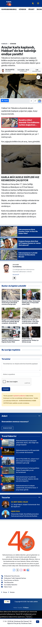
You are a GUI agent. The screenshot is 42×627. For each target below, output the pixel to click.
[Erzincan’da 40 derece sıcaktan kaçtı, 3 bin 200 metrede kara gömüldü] (31, 313)
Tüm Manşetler (9, 582)
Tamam (28, 617)
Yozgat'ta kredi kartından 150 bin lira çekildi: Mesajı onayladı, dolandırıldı (11, 321)
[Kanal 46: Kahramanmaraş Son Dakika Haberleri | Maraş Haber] (8, 3)
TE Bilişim (26, 607)
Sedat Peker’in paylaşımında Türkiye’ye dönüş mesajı (30, 340)
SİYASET (31, 9)
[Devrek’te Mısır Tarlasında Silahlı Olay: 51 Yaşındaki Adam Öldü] (31, 294)
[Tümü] (39, 416)
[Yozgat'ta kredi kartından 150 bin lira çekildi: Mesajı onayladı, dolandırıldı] (11, 313)
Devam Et (15, 274)
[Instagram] (21, 570)
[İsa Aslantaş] (6, 268)
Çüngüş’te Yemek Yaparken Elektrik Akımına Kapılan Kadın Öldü (11, 340)
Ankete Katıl (7, 428)
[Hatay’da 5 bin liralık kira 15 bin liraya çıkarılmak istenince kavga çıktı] (11, 294)
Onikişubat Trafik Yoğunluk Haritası (15, 578)
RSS (8, 601)
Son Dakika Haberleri (10, 584)
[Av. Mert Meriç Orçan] (5, 504)
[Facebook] (14, 570)
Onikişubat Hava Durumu (12, 576)
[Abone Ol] (39, 101)
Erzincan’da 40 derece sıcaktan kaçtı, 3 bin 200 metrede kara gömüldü (30, 321)
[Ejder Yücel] (5, 514)
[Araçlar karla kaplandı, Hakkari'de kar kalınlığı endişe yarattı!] (21, 86)
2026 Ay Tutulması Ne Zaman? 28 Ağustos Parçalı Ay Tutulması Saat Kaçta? (19, 623)
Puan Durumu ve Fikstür (11, 580)
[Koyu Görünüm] (33, 3)
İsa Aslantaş (17, 266)
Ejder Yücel (15, 511)
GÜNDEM (22, 9)
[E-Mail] (14, 278)
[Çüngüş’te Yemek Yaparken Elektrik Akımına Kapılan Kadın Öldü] (11, 332)
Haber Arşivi (8, 587)
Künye (5, 592)
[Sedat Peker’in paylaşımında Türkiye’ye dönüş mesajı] (31, 332)
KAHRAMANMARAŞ (8, 9)
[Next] (28, 570)
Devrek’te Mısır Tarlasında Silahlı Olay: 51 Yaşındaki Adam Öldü (31, 302)
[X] (17, 570)
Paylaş (6, 100)
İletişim (12, 592)
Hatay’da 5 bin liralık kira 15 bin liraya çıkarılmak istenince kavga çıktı (10, 302)
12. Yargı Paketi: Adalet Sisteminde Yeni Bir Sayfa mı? (25, 506)
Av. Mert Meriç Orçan (19, 502)
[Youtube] (24, 570)
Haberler (4, 43)
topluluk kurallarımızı (19, 395)
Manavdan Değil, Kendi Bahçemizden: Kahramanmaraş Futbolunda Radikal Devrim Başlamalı (25, 515)
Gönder (6, 389)
